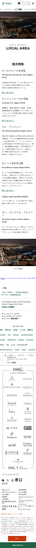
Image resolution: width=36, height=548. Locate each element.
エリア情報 (18, 9)
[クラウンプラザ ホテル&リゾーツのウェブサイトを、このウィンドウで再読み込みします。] (27, 420)
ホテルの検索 (23, 492)
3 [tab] (18, 264)
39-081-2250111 (22, 292)
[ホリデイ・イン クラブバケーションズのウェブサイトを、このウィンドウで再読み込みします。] (27, 453)
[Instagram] (12, 480)
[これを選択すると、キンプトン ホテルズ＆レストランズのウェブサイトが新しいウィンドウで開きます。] (12, 395)
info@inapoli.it (15, 295)
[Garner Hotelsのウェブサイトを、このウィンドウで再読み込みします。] (27, 436)
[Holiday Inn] (7, 3)
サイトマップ (23, 504)
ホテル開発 (5, 494)
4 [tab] (19, 264)
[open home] (1, 359)
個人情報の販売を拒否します (9, 501)
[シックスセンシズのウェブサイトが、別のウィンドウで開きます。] (12, 378)
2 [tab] (17, 264)
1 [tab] (15, 264)
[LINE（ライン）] (20, 480)
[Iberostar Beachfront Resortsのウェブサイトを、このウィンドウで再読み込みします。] (12, 420)
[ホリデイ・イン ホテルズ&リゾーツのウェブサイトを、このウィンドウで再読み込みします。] (12, 436)
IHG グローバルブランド (9, 492)
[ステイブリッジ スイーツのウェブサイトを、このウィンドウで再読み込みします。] (12, 453)
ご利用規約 (5, 499)
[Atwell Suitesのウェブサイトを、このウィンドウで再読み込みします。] (27, 444)
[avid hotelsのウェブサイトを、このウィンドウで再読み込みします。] (12, 444)
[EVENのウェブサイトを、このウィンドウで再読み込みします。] (12, 428)
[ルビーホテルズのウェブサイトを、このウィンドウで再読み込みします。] (12, 411)
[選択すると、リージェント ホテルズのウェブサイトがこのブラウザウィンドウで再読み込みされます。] (27, 378)
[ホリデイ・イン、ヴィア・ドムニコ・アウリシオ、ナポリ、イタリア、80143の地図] (18, 279)
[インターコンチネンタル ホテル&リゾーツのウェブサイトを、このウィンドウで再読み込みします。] (12, 387)
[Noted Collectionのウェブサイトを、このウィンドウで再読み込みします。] (12, 403)
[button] (33, 3)
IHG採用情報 (22, 489)
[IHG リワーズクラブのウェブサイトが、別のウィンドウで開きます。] (18, 468)
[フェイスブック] (3, 480)
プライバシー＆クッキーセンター (26, 500)
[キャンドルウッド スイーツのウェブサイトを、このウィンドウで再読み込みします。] (18, 461)
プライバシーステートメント (26, 497)
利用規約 (4, 496)
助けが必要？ (23, 494)
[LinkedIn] (16, 480)
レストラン (8, 9)
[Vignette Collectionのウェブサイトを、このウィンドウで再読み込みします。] (27, 387)
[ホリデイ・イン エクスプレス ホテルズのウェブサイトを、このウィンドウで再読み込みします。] (27, 428)
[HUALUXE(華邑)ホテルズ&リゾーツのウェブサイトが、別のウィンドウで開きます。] (27, 411)
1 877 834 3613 (24, 509)
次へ (17, 538)
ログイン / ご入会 (24, 3)
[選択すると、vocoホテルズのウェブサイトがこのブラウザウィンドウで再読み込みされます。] (27, 403)
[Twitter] (8, 480)
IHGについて (6, 489)
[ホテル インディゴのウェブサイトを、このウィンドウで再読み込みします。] (27, 395)
